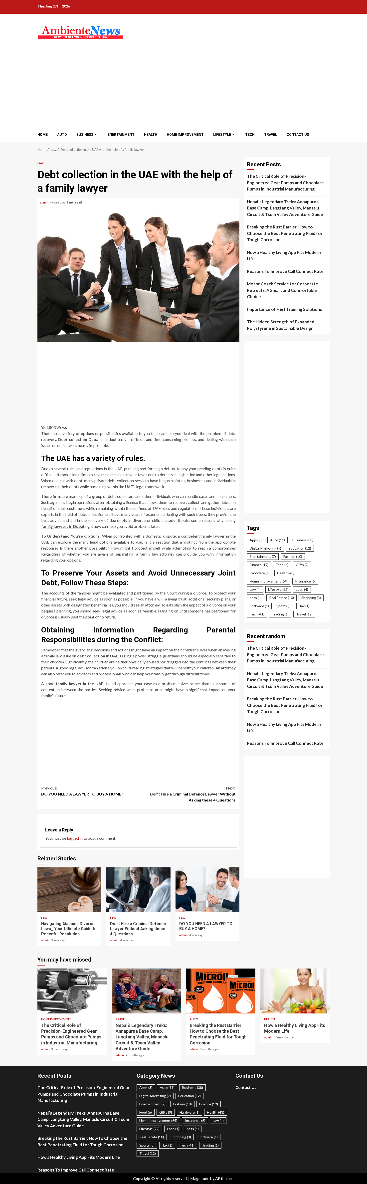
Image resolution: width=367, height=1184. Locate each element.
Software (259, 606)
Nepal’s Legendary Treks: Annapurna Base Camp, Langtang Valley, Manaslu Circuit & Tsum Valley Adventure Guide (285, 208)
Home (42, 135)
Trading (280, 614)
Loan (302, 589)
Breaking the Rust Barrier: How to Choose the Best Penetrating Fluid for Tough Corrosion (285, 233)
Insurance (305, 581)
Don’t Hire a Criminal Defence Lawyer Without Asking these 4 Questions (193, 794)
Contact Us (298, 135)
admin (44, 202)
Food (282, 565)
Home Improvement (185, 135)
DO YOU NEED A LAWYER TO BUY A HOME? (82, 791)
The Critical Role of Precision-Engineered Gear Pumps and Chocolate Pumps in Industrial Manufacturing (285, 183)
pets (256, 597)
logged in (75, 838)
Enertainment (121, 135)
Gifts (302, 565)
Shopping (311, 597)
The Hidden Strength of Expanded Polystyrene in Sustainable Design (280, 325)
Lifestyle (222, 135)
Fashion (292, 556)
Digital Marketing (265, 548)
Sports (284, 606)
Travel (270, 135)
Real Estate (281, 597)
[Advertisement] (176, 90)
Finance (259, 565)
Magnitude (199, 1178)
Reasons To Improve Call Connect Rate (285, 271)
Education (300, 548)
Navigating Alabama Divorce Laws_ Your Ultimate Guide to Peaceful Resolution (69, 889)
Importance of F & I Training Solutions (284, 309)
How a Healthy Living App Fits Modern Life (284, 255)
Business (84, 135)
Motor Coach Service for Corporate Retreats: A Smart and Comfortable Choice (282, 290)
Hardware (260, 573)
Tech (250, 135)
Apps (256, 540)
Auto (62, 135)
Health (150, 135)
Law (40, 163)
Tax (304, 606)
